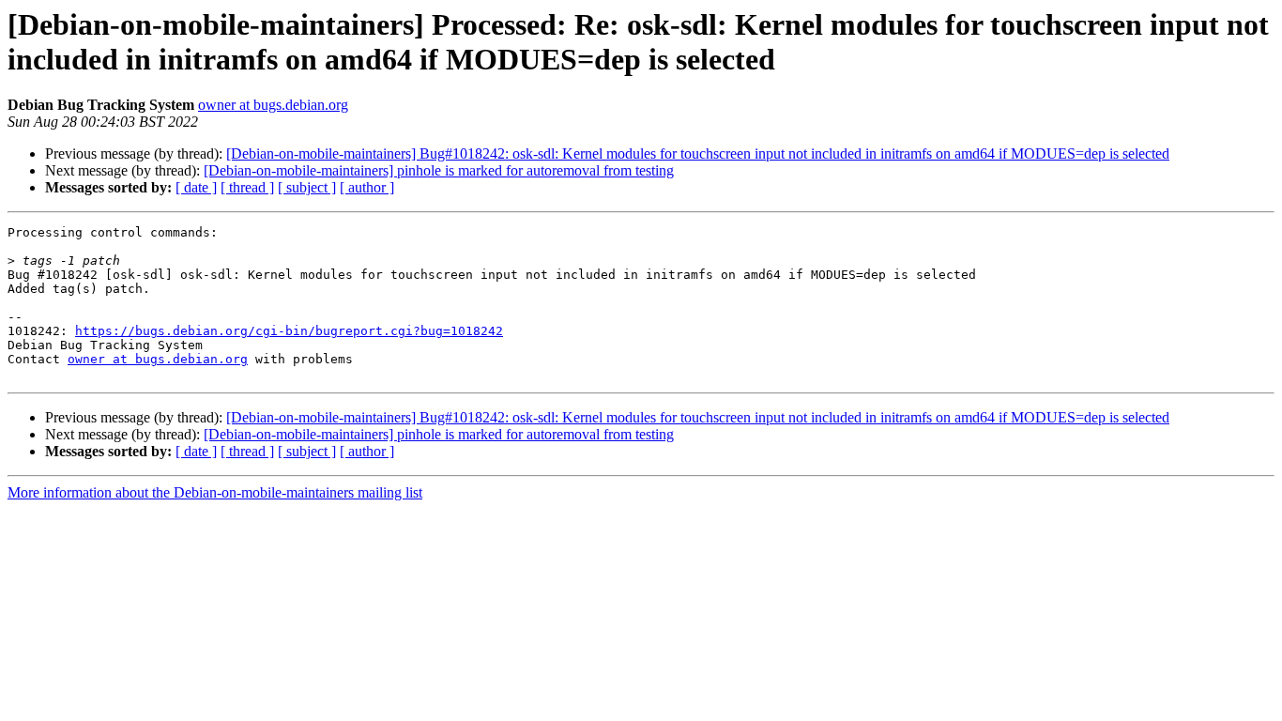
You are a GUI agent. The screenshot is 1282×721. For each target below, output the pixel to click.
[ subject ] (307, 187)
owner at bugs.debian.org (273, 105)
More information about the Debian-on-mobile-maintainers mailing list (215, 492)
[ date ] (196, 187)
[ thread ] (247, 187)
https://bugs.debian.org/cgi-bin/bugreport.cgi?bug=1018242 (289, 331)
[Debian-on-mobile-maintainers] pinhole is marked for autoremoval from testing (439, 170)
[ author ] (367, 187)
